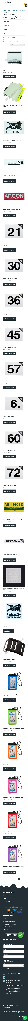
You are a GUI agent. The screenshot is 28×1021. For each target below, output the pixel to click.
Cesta (4, 898)
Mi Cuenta (6, 895)
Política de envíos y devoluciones (12, 919)
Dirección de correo (8, 944)
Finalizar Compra (7, 901)
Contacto (5, 929)
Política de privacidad (9, 921)
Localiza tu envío (7, 903)
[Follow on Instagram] (19, 1017)
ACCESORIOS (21, 10)
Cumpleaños (6, 959)
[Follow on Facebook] (16, 1017)
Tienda (8, 10)
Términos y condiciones (9, 924)
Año (4, 963)
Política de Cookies (8, 926)
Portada (4, 10)
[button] (25, 1018)
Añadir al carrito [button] (9, 76)
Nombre (5, 949)
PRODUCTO (14, 10)
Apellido (5, 954)
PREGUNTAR (8, 631)
